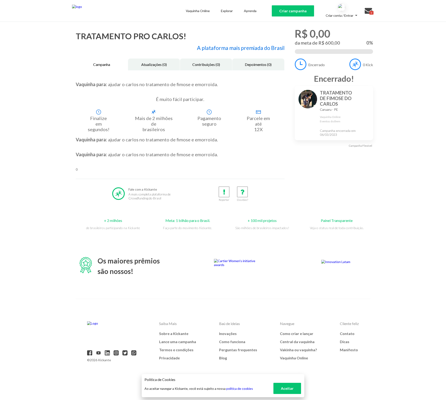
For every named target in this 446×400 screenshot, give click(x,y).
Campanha (101, 64)
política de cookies (239, 388)
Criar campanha (293, 11)
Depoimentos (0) (258, 64)
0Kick (368, 64)
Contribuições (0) (206, 64)
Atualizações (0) (154, 64)
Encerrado (316, 64)
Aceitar (287, 388)
